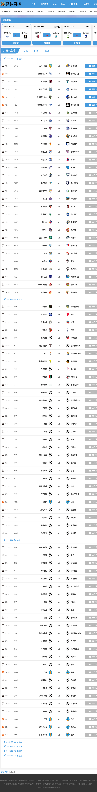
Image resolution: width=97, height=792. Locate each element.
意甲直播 (51, 11)
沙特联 (16, 307)
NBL (27, 27)
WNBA (16, 502)
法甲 (15, 424)
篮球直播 (12, 772)
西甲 (15, 369)
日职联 (57, 27)
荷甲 (15, 338)
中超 (15, 277)
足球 (54, 3)
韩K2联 (16, 238)
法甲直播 (72, 11)
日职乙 (16, 66)
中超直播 (83, 11)
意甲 (15, 315)
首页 (33, 3)
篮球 (63, 3)
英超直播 (29, 11)
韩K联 (16, 207)
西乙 (15, 346)
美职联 (16, 510)
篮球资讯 (73, 3)
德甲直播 (61, 11)
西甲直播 (40, 11)
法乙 (15, 385)
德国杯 (16, 285)
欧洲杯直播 (18, 11)
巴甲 (15, 455)
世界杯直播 (6, 11)
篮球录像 (86, 3)
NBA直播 (44, 3)
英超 (15, 330)
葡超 (15, 361)
